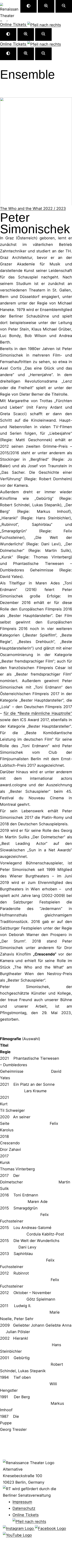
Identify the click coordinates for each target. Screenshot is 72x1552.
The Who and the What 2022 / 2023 (33, 208)
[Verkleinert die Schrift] (43, 34)
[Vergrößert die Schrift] (25, 34)
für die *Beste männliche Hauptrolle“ (38, 713)
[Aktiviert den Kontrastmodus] (8, 34)
